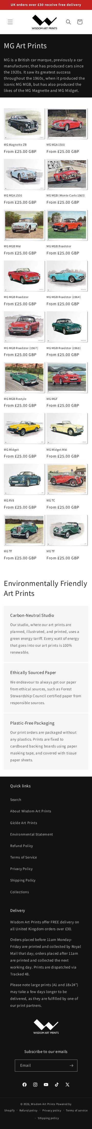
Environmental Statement (31, 834)
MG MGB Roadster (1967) (21, 348)
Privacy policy (51, 1110)
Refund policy (28, 1110)
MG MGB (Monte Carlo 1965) (66, 195)
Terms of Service (23, 857)
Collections (19, 892)
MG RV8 (9, 500)
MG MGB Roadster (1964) (64, 297)
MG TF (8, 551)
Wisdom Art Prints (43, 1104)
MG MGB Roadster (59, 246)
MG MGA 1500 (56, 144)
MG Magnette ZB (15, 144)
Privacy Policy (21, 868)
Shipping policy (48, 1118)
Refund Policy (21, 845)
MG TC (51, 500)
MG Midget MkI (57, 449)
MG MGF (52, 399)
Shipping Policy (23, 880)
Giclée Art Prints (23, 822)
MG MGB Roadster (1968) (64, 348)
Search (15, 799)
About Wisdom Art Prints (30, 811)
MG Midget (11, 449)
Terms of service (76, 1110)
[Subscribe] (71, 1066)
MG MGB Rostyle (15, 399)
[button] (10, 22)
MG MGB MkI (12, 246)
